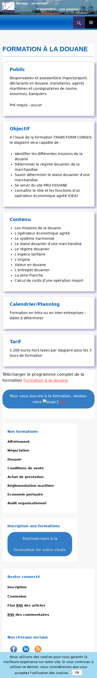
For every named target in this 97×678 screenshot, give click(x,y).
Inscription (17, 587)
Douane (14, 459)
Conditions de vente (25, 468)
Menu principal (91, 22)
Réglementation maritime (30, 486)
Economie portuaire (25, 494)
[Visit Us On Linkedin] (26, 649)
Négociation (18, 450)
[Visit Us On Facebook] (13, 649)
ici (62, 402)
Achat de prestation (25, 477)
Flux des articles (26, 605)
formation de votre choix (40, 550)
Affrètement (18, 442)
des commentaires (28, 614)
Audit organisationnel (26, 503)
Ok (77, 672)
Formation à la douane (45, 380)
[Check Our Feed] (38, 649)
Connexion (16, 596)
